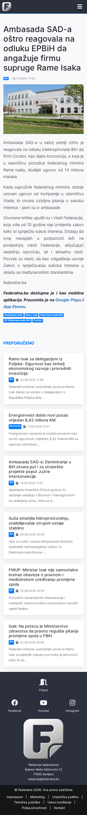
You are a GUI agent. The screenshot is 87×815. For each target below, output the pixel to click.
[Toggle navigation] (80, 6)
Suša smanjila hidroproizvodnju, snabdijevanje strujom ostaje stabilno (39, 523)
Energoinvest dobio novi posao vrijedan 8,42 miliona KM (38, 417)
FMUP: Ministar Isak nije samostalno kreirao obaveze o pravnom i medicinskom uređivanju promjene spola (43, 577)
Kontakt (59, 808)
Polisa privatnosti (35, 808)
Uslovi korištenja (60, 802)
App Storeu (14, 306)
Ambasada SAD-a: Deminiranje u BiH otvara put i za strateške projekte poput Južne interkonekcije (40, 469)
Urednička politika (65, 797)
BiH (6, 78)
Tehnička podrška (27, 802)
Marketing (38, 797)
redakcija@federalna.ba (43, 779)
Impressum (15, 797)
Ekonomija (15, 426)
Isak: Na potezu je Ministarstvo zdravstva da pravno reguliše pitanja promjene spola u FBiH (43, 631)
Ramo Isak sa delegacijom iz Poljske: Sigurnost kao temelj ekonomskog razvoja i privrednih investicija (40, 366)
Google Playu (68, 300)
